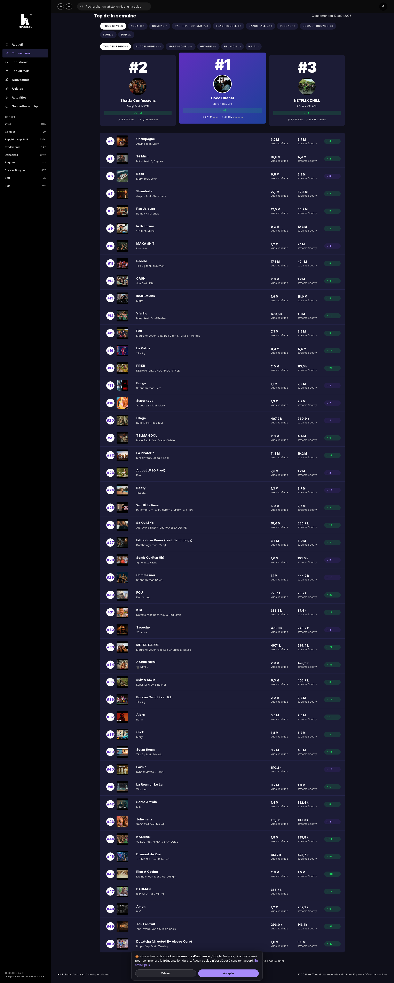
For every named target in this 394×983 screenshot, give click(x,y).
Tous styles (113, 26)
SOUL (108, 34)
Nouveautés (21, 79)
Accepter (228, 973)
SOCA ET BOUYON (318, 26)
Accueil (17, 44)
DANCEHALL (261, 26)
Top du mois (21, 71)
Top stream (20, 62)
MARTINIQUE (180, 46)
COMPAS (159, 26)
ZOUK (138, 26)
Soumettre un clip (25, 106)
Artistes (17, 88)
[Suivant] (69, 6)
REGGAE (287, 26)
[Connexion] (383, 6)
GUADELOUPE (148, 46)
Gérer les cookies (376, 974)
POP (126, 34)
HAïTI (253, 46)
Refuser (166, 973)
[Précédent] (60, 6)
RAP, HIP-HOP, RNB (191, 26)
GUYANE (208, 46)
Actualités (19, 97)
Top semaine (21, 53)
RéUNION (232, 46)
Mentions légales (351, 974)
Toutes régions (115, 46)
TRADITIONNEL (228, 26)
